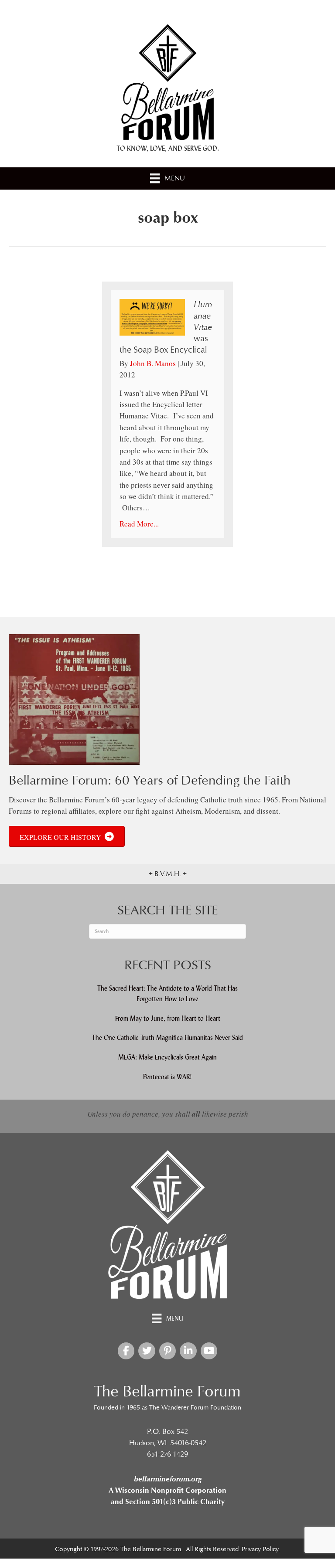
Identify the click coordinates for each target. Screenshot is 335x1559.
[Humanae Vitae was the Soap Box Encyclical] (152, 316)
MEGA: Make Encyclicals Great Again (167, 1057)
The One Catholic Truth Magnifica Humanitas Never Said (167, 1038)
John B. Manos (153, 363)
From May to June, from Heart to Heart (167, 1018)
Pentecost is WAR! (167, 1077)
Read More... (139, 524)
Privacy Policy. (261, 1549)
